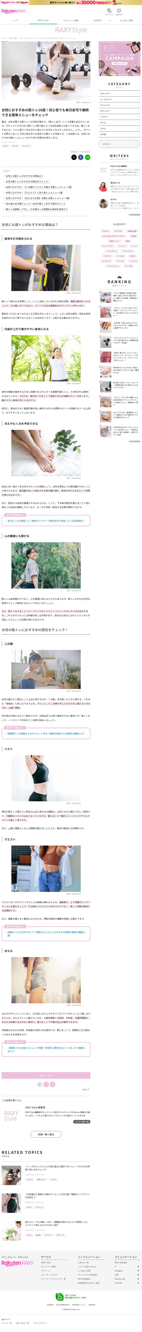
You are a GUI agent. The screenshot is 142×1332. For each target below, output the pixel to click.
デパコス (120, 261)
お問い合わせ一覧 (22, 1323)
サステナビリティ (40, 1323)
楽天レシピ (60, 1235)
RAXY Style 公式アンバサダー (114, 236)
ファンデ (133, 261)
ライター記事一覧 (81, 1121)
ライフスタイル (113, 266)
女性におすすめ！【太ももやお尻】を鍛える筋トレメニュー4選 (37, 198)
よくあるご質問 (126, 20)
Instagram (119, 1271)
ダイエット (26, 146)
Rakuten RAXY (14, 11)
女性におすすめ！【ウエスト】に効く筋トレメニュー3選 (34, 192)
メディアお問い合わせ (87, 1267)
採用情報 (91, 1305)
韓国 (127, 241)
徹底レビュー (41, 1179)
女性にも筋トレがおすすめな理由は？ (25, 176)
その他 (103, 134)
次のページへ (46, 1075)
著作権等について (79, 1305)
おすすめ (15, 146)
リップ (134, 246)
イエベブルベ (128, 251)
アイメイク (105, 105)
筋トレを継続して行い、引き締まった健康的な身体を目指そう (37, 209)
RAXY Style (43, 20)
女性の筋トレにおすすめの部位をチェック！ (28, 181)
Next (86, 1089)
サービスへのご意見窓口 (88, 1275)
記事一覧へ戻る (46, 1134)
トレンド (122, 246)
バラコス (53, 1179)
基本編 (38, 1235)
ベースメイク (106, 99)
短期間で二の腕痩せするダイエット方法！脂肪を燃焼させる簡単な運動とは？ (46, 733)
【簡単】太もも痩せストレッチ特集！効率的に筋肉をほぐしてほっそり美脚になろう (46, 1049)
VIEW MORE (134, 214)
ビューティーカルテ (49, 1275)
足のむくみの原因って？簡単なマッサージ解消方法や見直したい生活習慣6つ (45, 520)
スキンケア (105, 93)
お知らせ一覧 (83, 1263)
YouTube (118, 1283)
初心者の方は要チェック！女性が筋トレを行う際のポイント (36, 203)
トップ (15, 20)
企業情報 (50, 1305)
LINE (117, 1275)
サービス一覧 (7, 1323)
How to (5, 146)
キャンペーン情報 (71, 20)
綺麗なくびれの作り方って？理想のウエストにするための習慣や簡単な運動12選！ (46, 933)
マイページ (45, 1271)
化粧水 (132, 256)
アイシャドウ (107, 246)
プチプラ (107, 256)
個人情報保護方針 (63, 1305)
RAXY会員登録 (121, 1263)
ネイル (103, 122)
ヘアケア (104, 116)
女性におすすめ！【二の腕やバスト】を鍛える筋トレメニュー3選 (38, 187)
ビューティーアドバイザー (52, 1279)
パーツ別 (120, 256)
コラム (103, 128)
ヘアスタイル (111, 251)
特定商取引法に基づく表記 (89, 1283)
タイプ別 (128, 266)
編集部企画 (132, 231)
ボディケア (12, 142)
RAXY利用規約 (84, 1279)
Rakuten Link (120, 1279)
